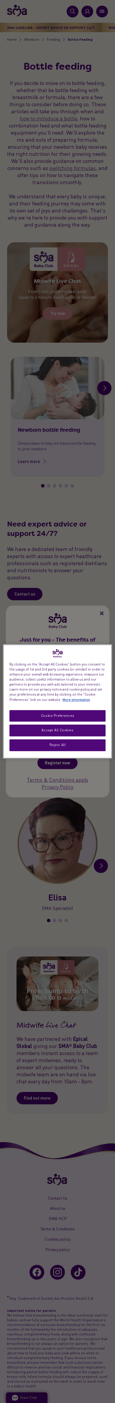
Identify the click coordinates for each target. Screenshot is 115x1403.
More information (76, 700)
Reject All (58, 745)
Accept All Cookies (57, 730)
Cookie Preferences (57, 716)
